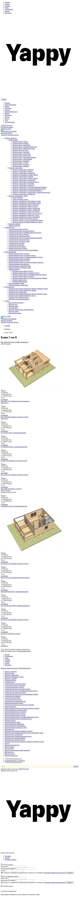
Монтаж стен (9, 752)
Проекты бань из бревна (20, 143)
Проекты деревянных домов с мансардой (26, 210)
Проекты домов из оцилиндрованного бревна (27, 220)
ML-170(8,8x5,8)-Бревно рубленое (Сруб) (14, 417)
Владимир (8, 108)
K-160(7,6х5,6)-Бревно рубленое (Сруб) (14, 461)
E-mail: (3, 870)
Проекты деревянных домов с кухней (25, 206)
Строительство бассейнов (13, 699)
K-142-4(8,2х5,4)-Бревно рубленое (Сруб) (14, 563)
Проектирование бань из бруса (15, 713)
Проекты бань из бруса (20, 141)
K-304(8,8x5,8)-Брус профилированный (14, 447)
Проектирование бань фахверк (15, 726)
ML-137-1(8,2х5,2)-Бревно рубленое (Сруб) (15, 577)
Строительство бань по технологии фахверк (19, 705)
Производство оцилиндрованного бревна (18, 731)
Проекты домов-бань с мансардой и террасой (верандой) (31, 192)
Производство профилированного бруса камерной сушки (24, 733)
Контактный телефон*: (8, 868)
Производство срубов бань (14, 734)
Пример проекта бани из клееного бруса (25, 273)
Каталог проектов (11, 671)
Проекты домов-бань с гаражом (23, 169)
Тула (6, 120)
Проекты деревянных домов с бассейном (26, 217)
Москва (7, 103)
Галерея (7, 2)
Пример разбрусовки (19, 280)
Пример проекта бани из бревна (23, 276)
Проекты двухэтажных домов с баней (25, 178)
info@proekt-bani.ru (24, 668)
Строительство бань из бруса (14, 687)
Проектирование (10, 706)
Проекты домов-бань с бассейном (23, 173)
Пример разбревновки (19, 281)
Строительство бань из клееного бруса (17, 689)
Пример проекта (10, 720)
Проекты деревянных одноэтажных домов (26, 203)
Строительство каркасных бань (15, 701)
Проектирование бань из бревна (15, 712)
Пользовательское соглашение (15, 760)
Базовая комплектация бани (14, 703)
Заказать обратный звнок (9, 668)
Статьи (7, 4)
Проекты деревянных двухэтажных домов (26, 201)
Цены (6, 7)
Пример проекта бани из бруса (22, 271)
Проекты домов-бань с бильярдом (23, 194)
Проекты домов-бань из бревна (22, 176)
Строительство (10, 682)
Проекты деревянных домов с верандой (25, 204)
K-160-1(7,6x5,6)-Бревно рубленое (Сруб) (14, 619)
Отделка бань (9, 748)
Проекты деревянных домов (14, 677)
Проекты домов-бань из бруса (22, 171)
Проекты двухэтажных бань (21, 155)
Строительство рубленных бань (15, 692)
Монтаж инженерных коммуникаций (17, 750)
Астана (7, 117)
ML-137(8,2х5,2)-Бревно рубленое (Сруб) (14, 475)
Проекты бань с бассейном (21, 145)
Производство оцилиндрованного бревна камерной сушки (24, 741)
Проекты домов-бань (12, 675)
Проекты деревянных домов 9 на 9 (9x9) (25, 211)
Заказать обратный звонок (10, 135)
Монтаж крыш (9, 747)
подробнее (4, 399)
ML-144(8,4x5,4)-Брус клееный (11, 489)
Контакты (8, 13)
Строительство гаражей (12, 696)
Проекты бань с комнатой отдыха (23, 148)
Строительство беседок (12, 698)
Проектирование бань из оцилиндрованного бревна (22, 708)
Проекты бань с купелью (20, 164)
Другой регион (10, 122)
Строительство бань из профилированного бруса (21, 691)
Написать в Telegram (9, 131)
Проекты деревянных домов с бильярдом (26, 208)
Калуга (7, 119)
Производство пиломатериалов (15, 738)
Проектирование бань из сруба (15, 715)
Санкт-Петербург (10, 105)
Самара (7, 110)
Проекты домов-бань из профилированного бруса (29, 189)
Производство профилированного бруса (18, 736)
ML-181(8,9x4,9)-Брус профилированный (14, 591)
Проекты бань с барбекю (20, 166)
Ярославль (8, 115)
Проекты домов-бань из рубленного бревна (26, 190)
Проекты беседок (10, 680)
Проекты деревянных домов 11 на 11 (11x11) (27, 213)
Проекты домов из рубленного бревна (25, 218)
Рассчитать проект (7, 127)
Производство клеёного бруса (15, 740)
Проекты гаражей (10, 678)
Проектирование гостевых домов (16, 710)
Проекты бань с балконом (21, 161)
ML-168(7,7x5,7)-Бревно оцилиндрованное (15, 401)
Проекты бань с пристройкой (22, 159)
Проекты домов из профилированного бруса (27, 222)
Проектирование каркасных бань (16, 727)
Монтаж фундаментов (12, 745)
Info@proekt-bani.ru (24, 651)
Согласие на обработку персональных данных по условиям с (34, 873)
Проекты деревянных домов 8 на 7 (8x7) (25, 215)
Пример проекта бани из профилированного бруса (29, 274)
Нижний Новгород (11, 112)
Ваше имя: (4, 866)
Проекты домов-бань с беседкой (23, 183)
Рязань (7, 106)
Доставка (8, 856)
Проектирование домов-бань (14, 724)
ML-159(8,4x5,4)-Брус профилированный (14, 342)
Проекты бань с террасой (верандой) (24, 147)
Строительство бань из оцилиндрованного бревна (21, 694)
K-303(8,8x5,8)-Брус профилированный (14, 506)
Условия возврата (10, 859)
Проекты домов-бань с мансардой (23, 180)
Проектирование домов (12, 722)
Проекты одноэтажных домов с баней (25, 175)
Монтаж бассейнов (11, 755)
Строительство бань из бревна (15, 685)
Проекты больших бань (20, 150)
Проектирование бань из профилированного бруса (22, 717)
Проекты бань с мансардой (21, 154)
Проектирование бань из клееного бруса (18, 719)
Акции (7, 11)
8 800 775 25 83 (6, 129)
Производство (9, 729)
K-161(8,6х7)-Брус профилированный (13, 433)
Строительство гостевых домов (15, 684)
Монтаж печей (9, 754)
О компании (9, 9)
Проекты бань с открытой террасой (24, 157)
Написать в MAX (6, 133)
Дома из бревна (17, 197)
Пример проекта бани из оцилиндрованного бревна (29, 278)
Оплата (7, 858)
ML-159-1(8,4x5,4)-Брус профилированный (15, 605)
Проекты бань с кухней (20, 162)
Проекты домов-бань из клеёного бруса (25, 182)
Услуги (7, 743)
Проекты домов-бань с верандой (23, 185)
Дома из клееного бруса (20, 199)
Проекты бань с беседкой (20, 152)
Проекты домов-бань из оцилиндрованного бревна (29, 187)
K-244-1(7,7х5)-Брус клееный (10, 633)
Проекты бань (9, 673)
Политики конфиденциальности (55, 873)
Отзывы (7, 6)
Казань (7, 113)
